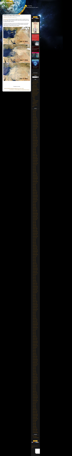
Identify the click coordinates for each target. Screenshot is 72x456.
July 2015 (34, 312)
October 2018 (35, 252)
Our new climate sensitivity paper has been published (35, 82)
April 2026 (34, 116)
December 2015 (35, 304)
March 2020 (35, 227)
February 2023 (35, 173)
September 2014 (35, 327)
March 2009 (35, 427)
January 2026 (35, 120)
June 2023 (34, 167)
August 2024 (35, 146)
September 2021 (35, 199)
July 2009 (34, 421)
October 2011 (35, 380)
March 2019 (35, 245)
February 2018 (35, 265)
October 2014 (35, 325)
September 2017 (35, 272)
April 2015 (34, 316)
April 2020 (34, 225)
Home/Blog (30, 5)
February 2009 (35, 429)
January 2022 (35, 193)
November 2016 (35, 287)
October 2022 (35, 179)
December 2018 (35, 249)
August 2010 (35, 401)
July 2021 (34, 202)
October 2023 (35, 161)
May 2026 (34, 114)
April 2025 (34, 134)
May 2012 (34, 369)
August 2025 (35, 128)
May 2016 (34, 296)
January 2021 (35, 211)
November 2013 (35, 342)
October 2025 (35, 125)
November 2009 (35, 415)
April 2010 (34, 408)
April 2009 (34, 426)
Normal (34, 74)
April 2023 (34, 170)
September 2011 (35, 382)
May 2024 (34, 150)
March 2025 (35, 135)
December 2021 (35, 195)
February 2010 (35, 411)
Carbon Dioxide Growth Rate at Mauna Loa (35, 102)
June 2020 (34, 222)
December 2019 (35, 231)
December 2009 (35, 414)
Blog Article (35, 435)
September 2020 (35, 217)
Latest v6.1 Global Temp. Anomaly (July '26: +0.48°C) (29, 7)
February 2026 (35, 119)
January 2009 (35, 430)
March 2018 (35, 263)
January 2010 (35, 412)
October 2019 (35, 234)
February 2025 (35, 137)
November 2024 (35, 141)
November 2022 (35, 178)
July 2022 (34, 184)
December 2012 (35, 359)
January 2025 (35, 138)
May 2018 (34, 260)
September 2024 (35, 144)
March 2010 (35, 409)
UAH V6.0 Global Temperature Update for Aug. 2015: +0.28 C (14, 88)
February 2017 (35, 283)
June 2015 (34, 313)
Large (36, 74)
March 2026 (35, 117)
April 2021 (34, 207)
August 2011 (35, 383)
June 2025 (34, 131)
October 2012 (35, 362)
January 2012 (35, 376)
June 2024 (34, 149)
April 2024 (34, 152)
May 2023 (34, 169)
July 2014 (34, 330)
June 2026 (34, 112)
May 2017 (34, 278)
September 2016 (35, 290)
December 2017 (35, 268)
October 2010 (35, 398)
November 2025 (35, 123)
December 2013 (35, 341)
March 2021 (35, 208)
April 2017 (34, 280)
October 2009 (35, 417)
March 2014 (35, 336)
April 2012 (34, 371)
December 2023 (35, 158)
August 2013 (35, 347)
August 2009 (35, 420)
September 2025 (35, 126)
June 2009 (34, 423)
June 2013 (34, 350)
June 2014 (34, 331)
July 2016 (34, 293)
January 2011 (35, 394)
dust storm (6, 19)
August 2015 (35, 310)
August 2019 (35, 237)
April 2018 (34, 262)
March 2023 (35, 172)
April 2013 (34, 353)
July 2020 (34, 220)
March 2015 (35, 318)
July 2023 (34, 166)
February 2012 (35, 374)
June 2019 (34, 240)
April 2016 (34, 298)
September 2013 (35, 345)
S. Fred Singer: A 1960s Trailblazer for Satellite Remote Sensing (19, 89)
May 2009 (34, 424)
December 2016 (35, 286)
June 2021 (34, 204)
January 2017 (35, 284)
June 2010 (34, 404)
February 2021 (35, 210)
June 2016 (34, 295)
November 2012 (35, 360)
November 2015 (35, 306)
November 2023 (35, 160)
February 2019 (35, 246)
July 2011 (34, 385)
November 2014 (35, 324)
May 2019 (34, 242)
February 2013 (35, 356)
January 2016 (35, 303)
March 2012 (35, 373)
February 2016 (35, 301)
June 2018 (34, 258)
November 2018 (35, 251)
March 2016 (35, 300)
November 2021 (35, 196)
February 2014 (35, 338)
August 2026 (35, 109)
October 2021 (35, 198)
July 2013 (34, 348)
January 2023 (35, 175)
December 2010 (35, 395)
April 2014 (34, 335)
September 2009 (35, 418)
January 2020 (35, 230)
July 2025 (34, 129)
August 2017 (35, 274)
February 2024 (35, 155)
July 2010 (34, 403)
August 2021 (35, 201)
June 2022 (34, 185)
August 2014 (35, 328)
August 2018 (35, 255)
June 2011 (34, 386)
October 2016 (35, 289)
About (34, 97)
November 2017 (35, 269)
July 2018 (34, 257)
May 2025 (34, 132)
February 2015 (35, 319)
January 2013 (35, 357)
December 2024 (35, 140)
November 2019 (35, 233)
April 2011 (34, 389)
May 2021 (34, 205)
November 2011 (35, 379)
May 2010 (34, 406)
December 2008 (35, 432)
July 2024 (34, 147)
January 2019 (35, 248)
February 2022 (35, 192)
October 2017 (35, 271)
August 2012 (35, 365)
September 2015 (35, 309)
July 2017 (34, 275)
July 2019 (34, 239)
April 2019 (34, 243)
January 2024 (35, 157)
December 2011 (35, 377)
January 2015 (35, 321)
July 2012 (34, 366)
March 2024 (35, 154)
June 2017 (34, 277)
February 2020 (35, 228)
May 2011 (34, 388)
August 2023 (35, 164)
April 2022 (34, 189)
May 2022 (34, 187)
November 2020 (35, 214)
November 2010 (35, 397)
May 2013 (34, 351)
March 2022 (35, 190)
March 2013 (35, 354)
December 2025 (35, 122)
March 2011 (35, 391)
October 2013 (35, 344)
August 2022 (35, 182)
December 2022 (35, 176)
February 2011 (35, 392)
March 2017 (35, 281)
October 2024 (35, 143)
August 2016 (35, 292)
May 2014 (34, 333)
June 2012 (34, 368)
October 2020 (35, 216)
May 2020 (34, 223)
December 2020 (35, 213)
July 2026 (34, 111)
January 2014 (35, 339)
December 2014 (35, 322)
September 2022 (35, 181)
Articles (34, 99)
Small (32, 74)
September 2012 (35, 363)
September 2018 (35, 254)
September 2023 (35, 163)
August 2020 (35, 219)
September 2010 (35, 400)
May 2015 (34, 315)
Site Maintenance (36, 437)
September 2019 (35, 236)
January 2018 (35, 266)
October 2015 (35, 307)
